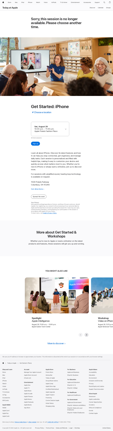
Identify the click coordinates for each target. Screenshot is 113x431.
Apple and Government (74, 402)
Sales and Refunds (61, 428)
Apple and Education (73, 382)
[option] (49, 128)
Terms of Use (50, 428)
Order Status (50, 403)
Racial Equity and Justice (96, 386)
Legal (71, 428)
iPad (3, 378)
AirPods (4, 389)
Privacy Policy (39, 428)
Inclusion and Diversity (96, 381)
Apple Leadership (94, 399)
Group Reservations (52, 381)
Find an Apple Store (20, 422)
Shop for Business (72, 375)
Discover (92, 7)
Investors (92, 405)
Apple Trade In (50, 395)
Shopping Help (50, 406)
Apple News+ (28, 399)
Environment (93, 378)
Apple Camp (49, 383)
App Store (27, 408)
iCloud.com (27, 378)
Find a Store (49, 372)
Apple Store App (51, 386)
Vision (4, 386)
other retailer (32, 422)
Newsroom (92, 396)
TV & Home (5, 392)
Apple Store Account (30, 375)
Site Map (77, 428)
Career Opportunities (95, 402)
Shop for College (72, 388)
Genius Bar (49, 375)
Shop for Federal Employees (75, 412)
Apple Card (5, 410)
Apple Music (27, 391)
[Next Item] (87, 335)
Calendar (101, 7)
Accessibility (93, 372)
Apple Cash (5, 416)
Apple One (27, 385)
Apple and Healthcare (74, 395)
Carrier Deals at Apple (52, 400)
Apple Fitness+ (28, 396)
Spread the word (39, 196)
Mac (3, 375)
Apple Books (28, 405)
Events (91, 410)
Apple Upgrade (50, 392)
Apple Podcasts (28, 402)
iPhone (4, 381)
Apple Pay (5, 413)
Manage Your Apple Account (32, 372)
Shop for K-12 (71, 385)
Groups (108, 7)
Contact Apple (93, 413)
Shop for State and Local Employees (74, 409)
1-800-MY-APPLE (52, 422)
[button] (104, 2)
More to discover (56, 343)
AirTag (4, 395)
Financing (49, 398)
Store (4, 372)
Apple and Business (73, 372)
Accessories (6, 398)
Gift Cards (5, 400)
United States (106, 428)
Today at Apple (10, 7)
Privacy (91, 383)
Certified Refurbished (52, 389)
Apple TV (27, 388)
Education (92, 375)
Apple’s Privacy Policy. (50, 213)
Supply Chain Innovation (96, 389)
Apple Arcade (28, 393)
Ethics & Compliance (95, 408)
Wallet (4, 408)
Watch (4, 383)
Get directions (37, 189)
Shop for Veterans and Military (76, 405)
